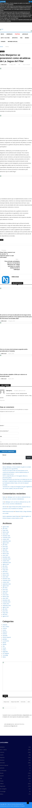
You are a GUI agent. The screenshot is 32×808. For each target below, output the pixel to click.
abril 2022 (5, 614)
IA (3, 502)
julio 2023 (5, 587)
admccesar (4, 64)
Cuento (4, 630)
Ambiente (5, 624)
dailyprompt (6, 701)
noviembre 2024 (6, 559)
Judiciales (25, 34)
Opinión (4, 644)
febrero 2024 (6, 575)
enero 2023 (5, 598)
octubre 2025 (6, 539)
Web (1, 436)
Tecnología (5, 655)
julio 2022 (5, 609)
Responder (2, 400)
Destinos (5, 633)
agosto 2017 (6, 616)
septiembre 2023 (7, 584)
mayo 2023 (5, 591)
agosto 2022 (6, 607)
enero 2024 (5, 577)
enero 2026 (5, 534)
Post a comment (26, 64)
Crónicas (5, 628)
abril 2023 (5, 593)
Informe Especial (13, 41)
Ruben (4, 497)
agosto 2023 (6, 585)
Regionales (5, 651)
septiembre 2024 (7, 562)
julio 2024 (5, 566)
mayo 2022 (5, 612)
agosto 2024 (6, 564)
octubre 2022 (6, 603)
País (21, 37)
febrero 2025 (6, 553)
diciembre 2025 (6, 535)
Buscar (4, 455)
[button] (29, 1)
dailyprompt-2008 (15, 701)
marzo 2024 (5, 573)
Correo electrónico (4, 431)
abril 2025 (5, 550)
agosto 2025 (6, 543)
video (28, 701)
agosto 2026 (6, 526)
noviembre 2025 (6, 537)
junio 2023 (5, 589)
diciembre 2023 (6, 578)
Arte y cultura (6, 626)
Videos (4, 657)
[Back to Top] (28, 803)
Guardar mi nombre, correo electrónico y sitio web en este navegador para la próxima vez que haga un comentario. (16, 445)
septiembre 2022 (7, 605)
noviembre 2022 (6, 602)
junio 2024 (5, 568)
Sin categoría (6, 653)
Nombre (2, 425)
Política (17, 34)
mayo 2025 (5, 548)
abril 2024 (5, 571)
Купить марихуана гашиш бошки (11, 516)
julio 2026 (5, 528)
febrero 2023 (6, 596)
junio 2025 (5, 546)
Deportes (15, 37)
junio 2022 (5, 611)
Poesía (4, 648)
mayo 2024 (5, 569)
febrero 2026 (6, 532)
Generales (9, 34)
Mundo (27, 37)
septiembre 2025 (7, 541)
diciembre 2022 (6, 600)
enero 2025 (5, 555)
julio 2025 (5, 544)
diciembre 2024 (6, 557)
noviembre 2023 (6, 580)
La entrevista (6, 641)
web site (5, 506)
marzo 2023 (5, 594)
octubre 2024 (6, 560)
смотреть (9, 390)
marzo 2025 (5, 551)
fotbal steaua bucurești (8, 511)
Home (1, 46)
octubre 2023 (6, 582)
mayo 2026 (5, 530)
